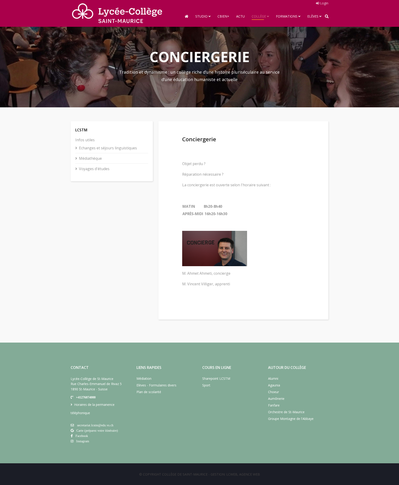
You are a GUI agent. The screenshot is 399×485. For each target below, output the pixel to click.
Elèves (312, 16)
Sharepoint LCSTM (216, 378)
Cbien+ (223, 16)
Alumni (273, 378)
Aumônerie (276, 398)
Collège (259, 16)
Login (323, 3)
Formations (286, 16)
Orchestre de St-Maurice (286, 412)
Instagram (82, 441)
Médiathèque (90, 158)
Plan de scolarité (148, 392)
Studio (201, 16)
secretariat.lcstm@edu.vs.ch (95, 425)
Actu (240, 16)
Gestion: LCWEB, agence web (235, 474)
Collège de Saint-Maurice (185, 474)
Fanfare (274, 405)
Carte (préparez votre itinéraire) (97, 430)
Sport (206, 385)
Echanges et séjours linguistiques (108, 148)
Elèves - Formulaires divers (156, 385)
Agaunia (274, 385)
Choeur (273, 392)
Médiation (143, 378)
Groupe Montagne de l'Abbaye (291, 418)
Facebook (82, 435)
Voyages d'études (94, 168)
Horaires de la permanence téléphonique (93, 408)
